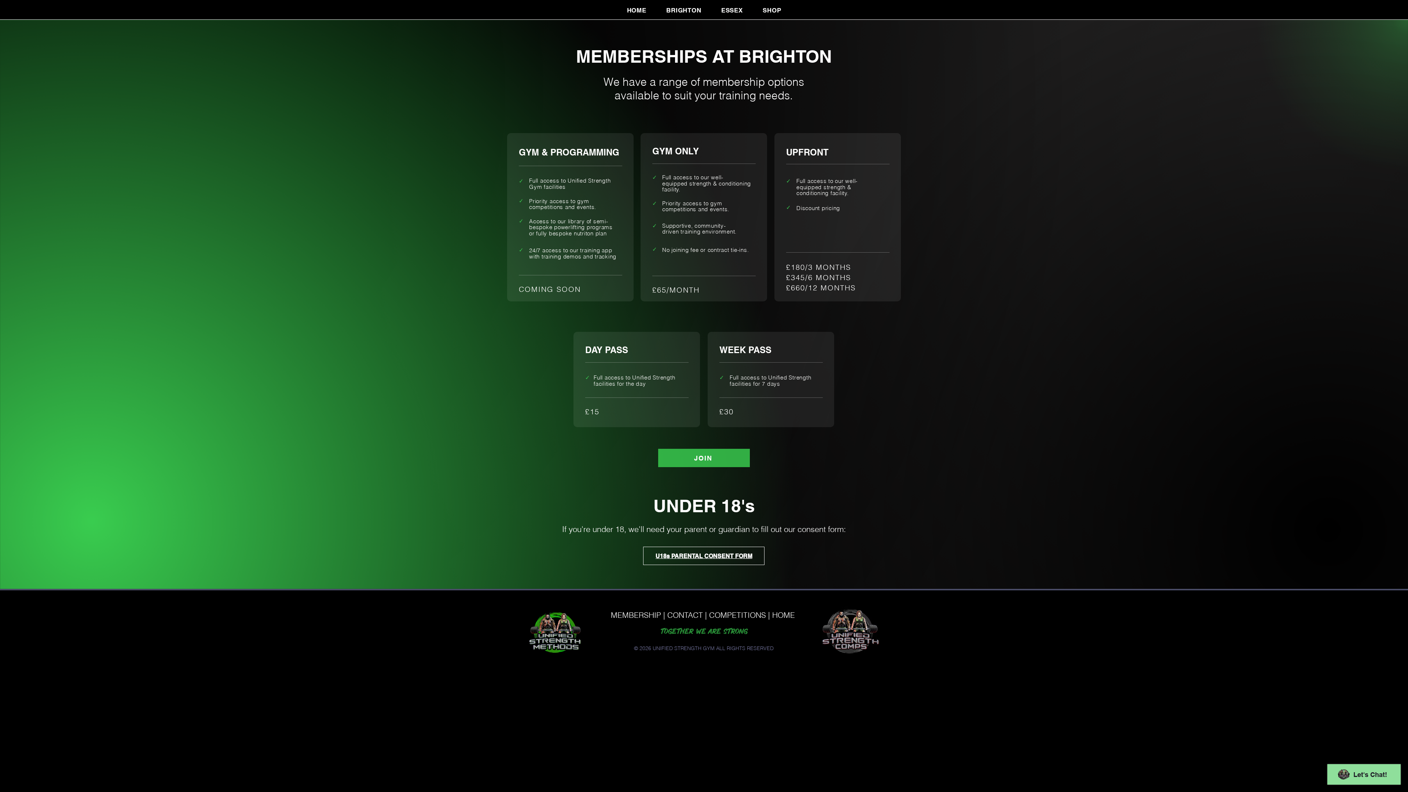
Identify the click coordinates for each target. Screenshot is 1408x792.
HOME (783, 615)
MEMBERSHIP (636, 615)
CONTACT (685, 615)
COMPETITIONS (737, 615)
